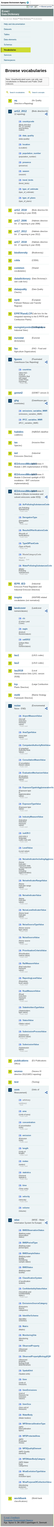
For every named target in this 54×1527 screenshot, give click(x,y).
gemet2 (18, 393)
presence (26, 162)
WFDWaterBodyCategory (26, 1459)
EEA (16, 2)
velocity (26, 1196)
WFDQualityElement (26, 1448)
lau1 (16, 655)
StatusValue (26, 1020)
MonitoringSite (26, 1335)
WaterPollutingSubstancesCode (26, 566)
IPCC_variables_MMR (26, 420)
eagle (24, 629)
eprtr (17, 300)
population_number (26, 153)
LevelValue (26, 848)
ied (16, 453)
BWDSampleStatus (26, 1253)
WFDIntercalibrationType (26, 1424)
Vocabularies (10, 50)
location (26, 144)
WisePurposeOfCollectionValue (26, 1482)
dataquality (20, 289)
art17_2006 (20, 220)
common (19, 268)
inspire (18, 597)
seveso (18, 1071)
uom (16, 1089)
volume (25, 1208)
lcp (16, 684)
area (24, 1111)
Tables (7, 34)
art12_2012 (20, 111)
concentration (26, 1122)
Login (31, 7)
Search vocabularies (17, 92)
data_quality (26, 135)
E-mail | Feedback (12, 1517)
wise (16, 1220)
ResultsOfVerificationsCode (26, 530)
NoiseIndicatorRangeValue (26, 880)
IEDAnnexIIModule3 (22, 474)
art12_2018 (20, 210)
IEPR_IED (19, 583)
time (24, 1185)
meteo (25, 1161)
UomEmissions (26, 1390)
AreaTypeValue (26, 732)
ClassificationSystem (26, 1278)
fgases (18, 359)
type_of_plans (26, 198)
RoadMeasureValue (26, 991)
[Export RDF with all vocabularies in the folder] (46, 114)
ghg (16, 400)
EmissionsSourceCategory (26, 1303)
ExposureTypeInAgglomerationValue (26, 787)
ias (16, 442)
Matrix (25, 1326)
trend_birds (26, 180)
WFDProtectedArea (26, 1436)
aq (15, 100)
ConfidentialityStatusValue (26, 1288)
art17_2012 (20, 231)
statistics (26, 1172)
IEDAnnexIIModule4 (22, 491)
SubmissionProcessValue (26, 1031)
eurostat (19, 338)
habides (18, 432)
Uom (24, 1379)
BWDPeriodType (26, 1243)
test (16, 1082)
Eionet (15, 19)
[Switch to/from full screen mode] (36, 6)
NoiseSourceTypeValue (26, 924)
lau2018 (18, 670)
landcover (20, 608)
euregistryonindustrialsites (22, 327)
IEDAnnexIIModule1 (22, 464)
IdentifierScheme (26, 1315)
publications (21, 1060)
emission (26, 1135)
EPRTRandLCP (22, 313)
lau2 (16, 663)
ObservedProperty (26, 1346)
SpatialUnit (26, 1370)
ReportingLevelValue (26, 978)
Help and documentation (14, 24)
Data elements (10, 39)
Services (8, 55)
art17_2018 (20, 242)
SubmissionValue (26, 1044)
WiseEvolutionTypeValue (26, 1471)
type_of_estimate (26, 189)
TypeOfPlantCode (26, 543)
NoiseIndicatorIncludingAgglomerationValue (26, 859)
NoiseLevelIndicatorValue (26, 910)
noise (17, 705)
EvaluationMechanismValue (26, 773)
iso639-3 (26, 833)
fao (16, 348)
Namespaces (9, 60)
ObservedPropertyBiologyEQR (26, 1356)
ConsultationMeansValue (26, 760)
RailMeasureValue (26, 963)
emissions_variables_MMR (26, 411)
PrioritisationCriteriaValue (26, 950)
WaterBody (26, 1415)
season (25, 171)
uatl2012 (26, 639)
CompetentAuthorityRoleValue (26, 745)
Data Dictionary (25, 19)
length (25, 1148)
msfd (17, 695)
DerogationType (26, 517)
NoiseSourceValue (26, 937)
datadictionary (22, 278)
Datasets (8, 29)
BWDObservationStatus (26, 1230)
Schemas (8, 45)
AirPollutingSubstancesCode (26, 504)
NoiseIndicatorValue (26, 895)
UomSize (26, 1404)
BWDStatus (26, 1267)
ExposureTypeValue (26, 804)
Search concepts (38, 92)
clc (23, 618)
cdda (17, 260)
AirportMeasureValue (26, 716)
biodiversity (21, 252)
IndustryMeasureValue (26, 817)
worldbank (20, 1498)
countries (26, 369)
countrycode (26, 121)
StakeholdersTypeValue (26, 1007)
